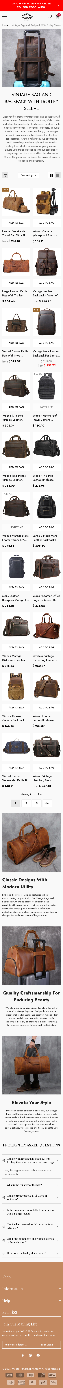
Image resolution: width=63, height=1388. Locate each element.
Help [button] (6, 1300)
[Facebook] (23, 1355)
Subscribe (47, 1344)
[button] (50, 16)
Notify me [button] (46, 407)
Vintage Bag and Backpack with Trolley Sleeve (36, 25)
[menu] (4, 16)
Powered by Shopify (30, 1369)
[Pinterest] (30, 1355)
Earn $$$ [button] (9, 1312)
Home (5, 25)
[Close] (59, 5)
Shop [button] (6, 1276)
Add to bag (16, 407)
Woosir (15, 1369)
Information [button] (12, 1288)
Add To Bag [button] (16, 223)
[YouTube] (38, 1355)
